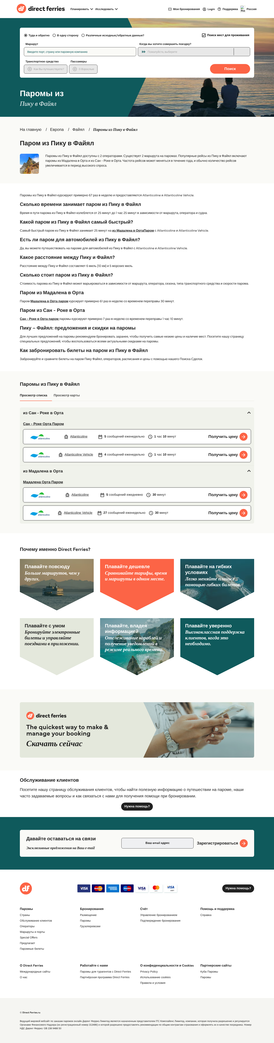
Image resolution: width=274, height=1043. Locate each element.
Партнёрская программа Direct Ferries (105, 977)
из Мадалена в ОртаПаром (133, 230)
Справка (205, 915)
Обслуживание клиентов (36, 920)
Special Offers (29, 937)
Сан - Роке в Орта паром (39, 319)
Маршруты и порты (32, 931)
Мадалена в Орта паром (49, 301)
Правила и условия (152, 982)
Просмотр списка (33, 395)
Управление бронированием (158, 915)
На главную (30, 129)
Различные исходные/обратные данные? (115, 35)
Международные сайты (35, 971)
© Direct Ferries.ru (30, 1012)
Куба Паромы (209, 971)
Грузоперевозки (90, 926)
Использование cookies (155, 977)
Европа (57, 129)
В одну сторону (67, 35)
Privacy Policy (149, 971)
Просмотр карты (67, 395)
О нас (23, 977)
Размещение (88, 915)
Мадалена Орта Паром (43, 482)
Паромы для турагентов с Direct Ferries (105, 971)
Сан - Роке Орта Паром (43, 424)
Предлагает (27, 943)
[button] (137, 413)
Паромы (85, 920)
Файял (78, 129)
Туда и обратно (39, 35)
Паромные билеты (32, 948)
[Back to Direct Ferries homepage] (41, 9)
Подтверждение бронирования (160, 920)
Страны (25, 915)
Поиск (230, 69)
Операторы (27, 926)
